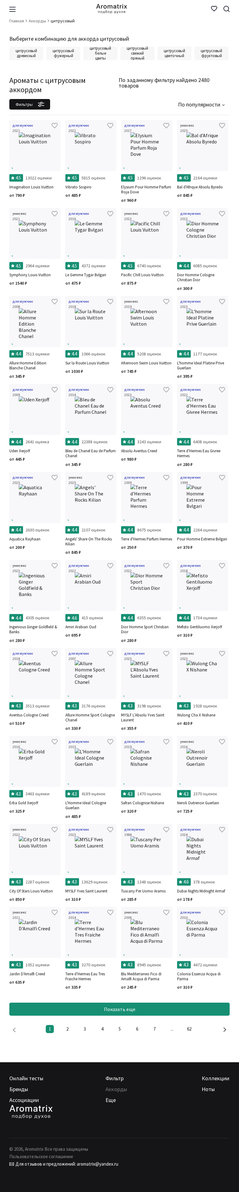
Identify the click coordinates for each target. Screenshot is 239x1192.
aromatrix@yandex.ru (97, 1164)
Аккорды (116, 1089)
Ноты (208, 1089)
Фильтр (114, 1078)
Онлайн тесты (26, 1078)
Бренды (18, 1089)
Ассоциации (24, 1100)
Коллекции (215, 1078)
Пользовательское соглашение (41, 1156)
